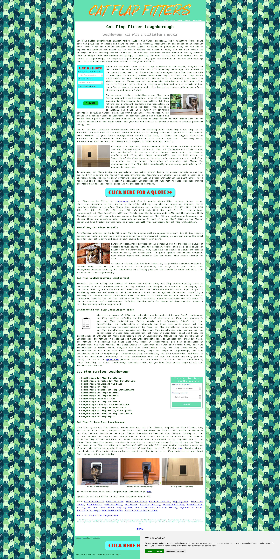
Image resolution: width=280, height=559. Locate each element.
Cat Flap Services (159, 502)
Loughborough (122, 201)
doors (192, 267)
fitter (128, 95)
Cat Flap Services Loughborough (103, 372)
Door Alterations (145, 508)
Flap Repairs (94, 505)
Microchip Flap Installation (141, 510)
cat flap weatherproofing (176, 284)
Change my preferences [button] (175, 551)
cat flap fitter (164, 181)
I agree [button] (149, 551)
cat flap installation (183, 222)
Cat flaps (146, 41)
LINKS (172, 20)
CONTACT (188, 20)
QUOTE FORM (112, 360)
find (85, 428)
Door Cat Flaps (114, 502)
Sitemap (78, 538)
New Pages (96, 538)
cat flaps (140, 72)
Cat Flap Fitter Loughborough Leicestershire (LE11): (108, 41)
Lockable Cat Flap (173, 505)
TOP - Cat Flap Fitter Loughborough (97, 515)
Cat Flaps (86, 538)
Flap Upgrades (180, 502)
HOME (166, 20)
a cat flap (186, 130)
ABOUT (180, 20)
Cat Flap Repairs (94, 502)
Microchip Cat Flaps (88, 510)
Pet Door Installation (101, 508)
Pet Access (131, 505)
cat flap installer (108, 318)
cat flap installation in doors (173, 327)
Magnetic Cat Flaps (191, 508)
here (180, 448)
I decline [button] (159, 551)
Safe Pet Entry (113, 505)
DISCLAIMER (197, 20)
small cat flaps (188, 333)
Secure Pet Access (136, 502)
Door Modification (112, 510)
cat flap (125, 357)
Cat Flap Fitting (150, 505)
